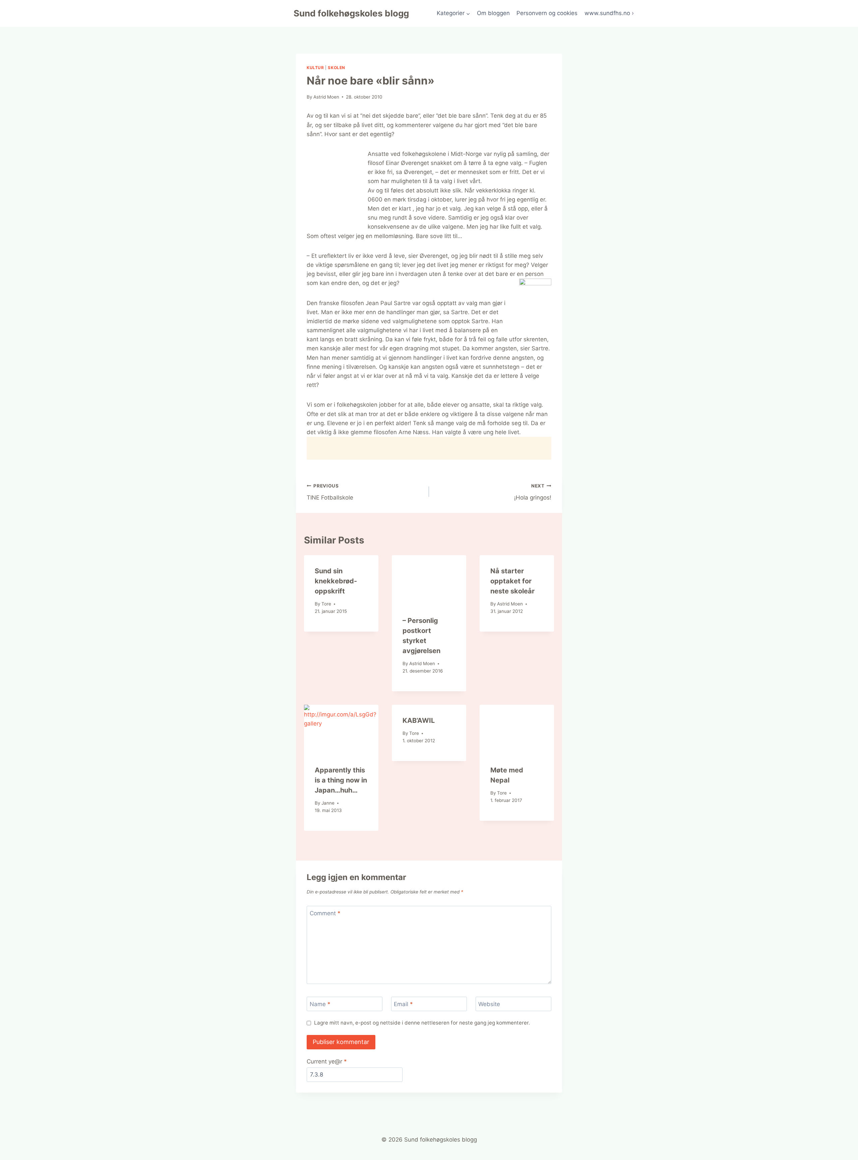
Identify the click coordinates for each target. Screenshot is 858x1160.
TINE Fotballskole (330, 492)
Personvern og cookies (546, 13)
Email (403, 1004)
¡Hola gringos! (532, 492)
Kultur (315, 67)
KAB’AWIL (419, 720)
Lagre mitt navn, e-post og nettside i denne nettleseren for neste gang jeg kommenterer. (422, 1023)
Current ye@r (327, 1061)
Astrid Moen (326, 97)
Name (320, 1004)
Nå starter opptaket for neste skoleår (512, 581)
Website (489, 1004)
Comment (325, 913)
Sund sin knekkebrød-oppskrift (336, 581)
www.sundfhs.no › (609, 13)
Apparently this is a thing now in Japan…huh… (341, 780)
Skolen (336, 67)
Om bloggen (493, 13)
